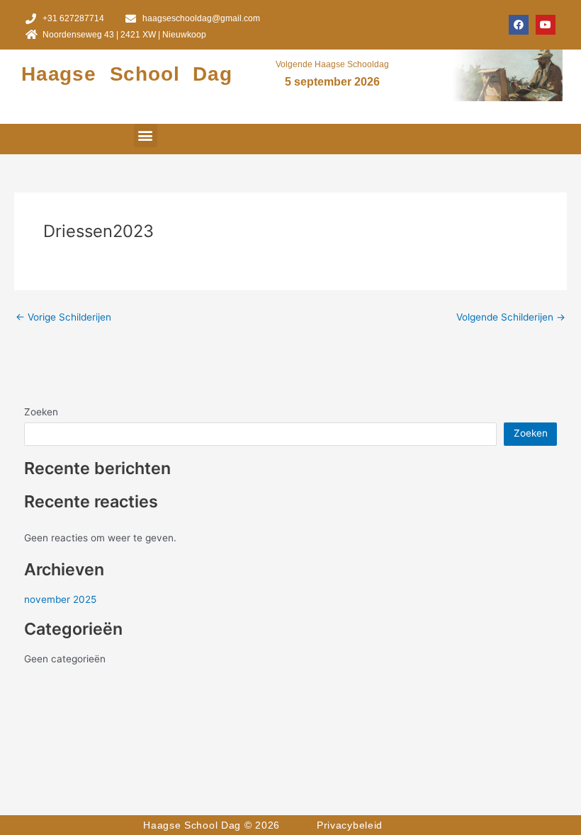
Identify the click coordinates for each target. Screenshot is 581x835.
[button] (145, 135)
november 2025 (60, 599)
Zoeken (41, 412)
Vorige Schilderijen (63, 318)
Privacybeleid (350, 825)
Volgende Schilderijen (510, 318)
